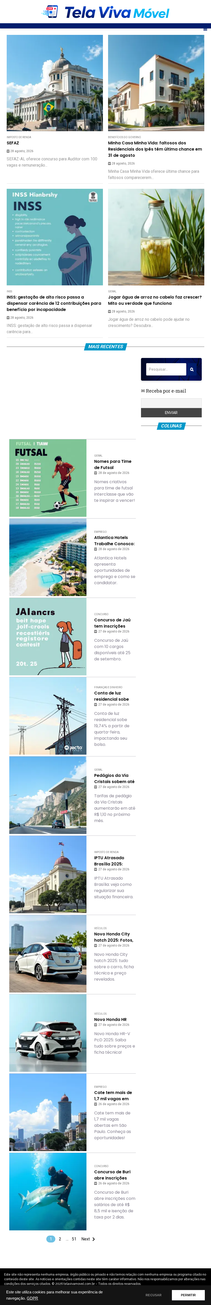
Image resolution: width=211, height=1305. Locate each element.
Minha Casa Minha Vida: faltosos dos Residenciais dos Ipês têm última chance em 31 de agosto (155, 149)
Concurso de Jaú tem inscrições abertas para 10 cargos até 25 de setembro (112, 623)
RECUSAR (154, 1295)
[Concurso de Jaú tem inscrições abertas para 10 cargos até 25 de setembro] (47, 636)
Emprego (100, 531)
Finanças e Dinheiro (108, 687)
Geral (112, 291)
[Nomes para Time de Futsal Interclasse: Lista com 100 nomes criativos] (47, 478)
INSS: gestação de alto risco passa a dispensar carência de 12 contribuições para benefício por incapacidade (54, 303)
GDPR (32, 1298)
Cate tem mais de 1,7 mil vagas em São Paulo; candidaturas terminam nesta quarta (113, 1096)
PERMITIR (188, 1295)
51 (74, 1239)
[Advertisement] (72, 394)
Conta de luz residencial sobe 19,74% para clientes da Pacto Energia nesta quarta (112, 696)
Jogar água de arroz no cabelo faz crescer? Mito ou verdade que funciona (155, 300)
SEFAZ (13, 143)
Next (85, 1239)
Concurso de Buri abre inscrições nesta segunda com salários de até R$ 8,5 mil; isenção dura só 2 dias (113, 1175)
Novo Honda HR (110, 1019)
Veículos (100, 928)
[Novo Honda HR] (47, 1033)
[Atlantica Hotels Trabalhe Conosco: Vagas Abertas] (47, 557)
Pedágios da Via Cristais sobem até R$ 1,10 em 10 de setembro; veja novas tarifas (114, 778)
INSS (9, 291)
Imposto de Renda (19, 137)
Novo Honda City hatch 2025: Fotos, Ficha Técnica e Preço (113, 937)
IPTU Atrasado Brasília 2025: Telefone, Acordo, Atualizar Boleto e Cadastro (112, 861)
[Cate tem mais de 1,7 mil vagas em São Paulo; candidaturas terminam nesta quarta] (47, 1112)
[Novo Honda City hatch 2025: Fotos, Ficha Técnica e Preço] (47, 954)
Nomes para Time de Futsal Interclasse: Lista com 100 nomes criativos (112, 464)
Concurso (101, 614)
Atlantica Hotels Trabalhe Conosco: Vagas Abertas (114, 541)
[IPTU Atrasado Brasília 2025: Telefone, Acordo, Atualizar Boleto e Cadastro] (47, 874)
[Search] (191, 369)
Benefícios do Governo (124, 137)
